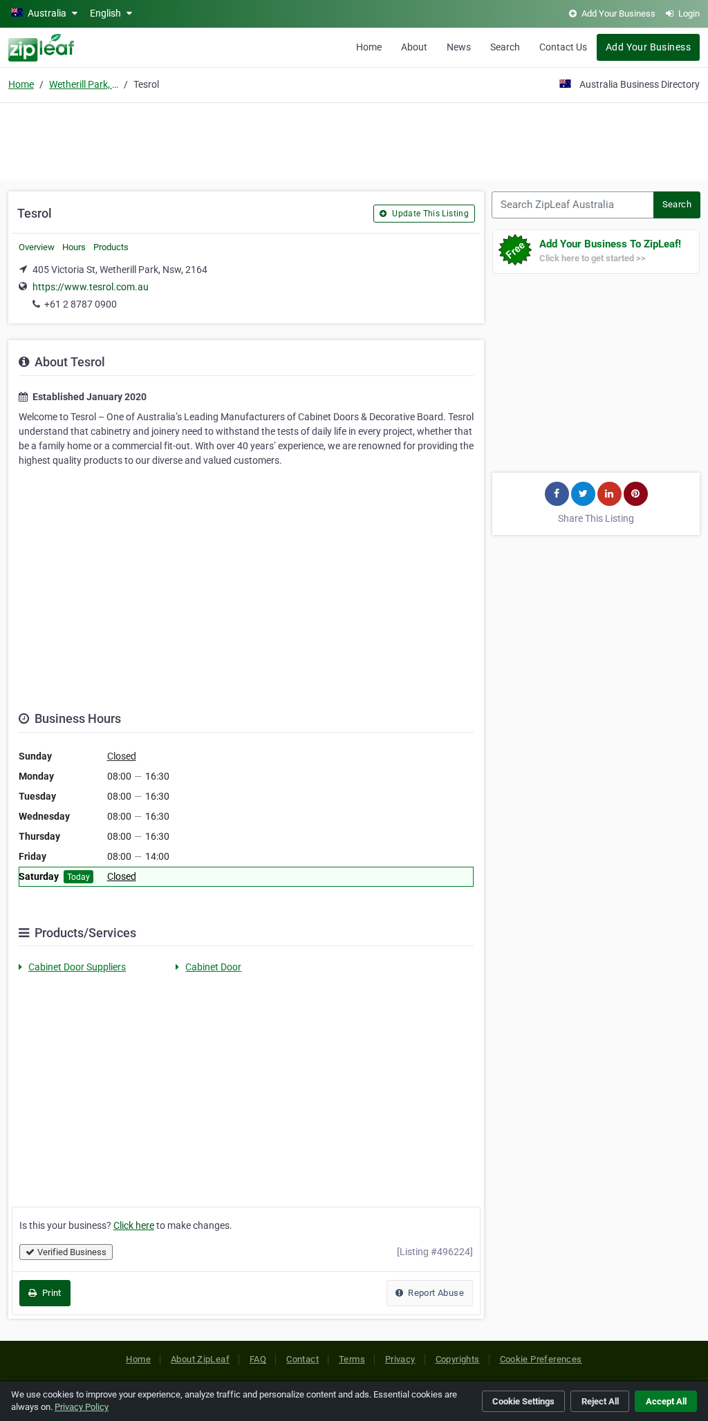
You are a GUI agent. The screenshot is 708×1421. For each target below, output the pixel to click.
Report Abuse (435, 1293)
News (459, 47)
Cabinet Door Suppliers (77, 966)
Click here (133, 1225)
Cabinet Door (213, 966)
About (414, 47)
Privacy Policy (82, 1407)
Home (369, 47)
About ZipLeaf (200, 1359)
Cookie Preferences (541, 1359)
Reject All (600, 1401)
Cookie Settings (523, 1401)
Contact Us (563, 47)
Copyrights (458, 1359)
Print (50, 1293)
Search (505, 47)
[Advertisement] (354, 140)
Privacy (400, 1359)
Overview (37, 247)
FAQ (258, 1359)
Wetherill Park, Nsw (83, 84)
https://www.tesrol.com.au (90, 286)
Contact (302, 1359)
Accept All (666, 1401)
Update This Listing (429, 213)
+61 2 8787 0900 (80, 304)
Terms (352, 1359)
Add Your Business (648, 47)
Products (111, 247)
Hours (74, 247)
